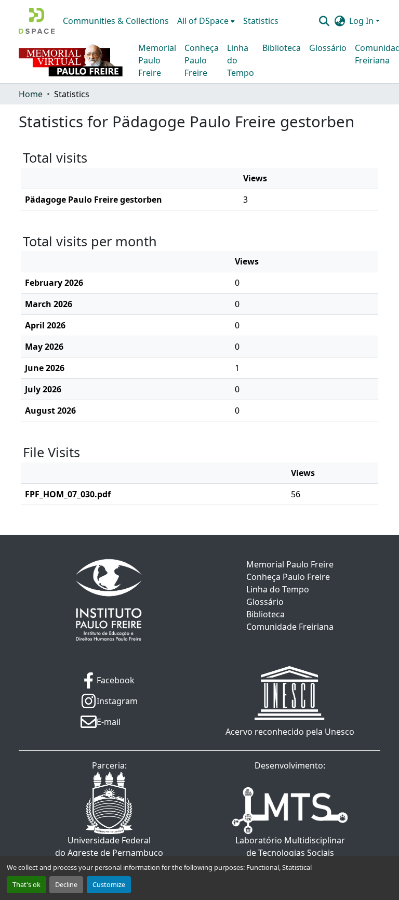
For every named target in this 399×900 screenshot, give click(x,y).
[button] (37, 21)
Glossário (328, 48)
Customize (108, 884)
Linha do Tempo (240, 60)
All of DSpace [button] (203, 21)
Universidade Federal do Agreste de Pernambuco (109, 846)
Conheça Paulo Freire (201, 60)
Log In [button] (362, 21)
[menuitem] (206, 21)
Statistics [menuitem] (260, 21)
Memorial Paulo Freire (157, 60)
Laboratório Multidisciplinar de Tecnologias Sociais (290, 846)
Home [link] (31, 94)
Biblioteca (281, 48)
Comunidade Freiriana (290, 626)
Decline (66, 884)
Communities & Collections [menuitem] (116, 21)
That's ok (26, 884)
